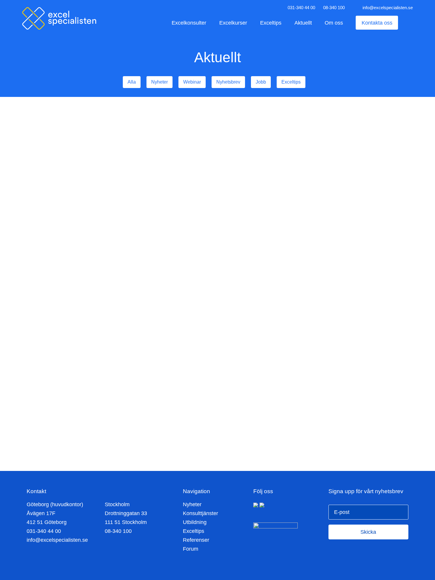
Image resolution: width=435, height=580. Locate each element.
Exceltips (270, 23)
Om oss (334, 23)
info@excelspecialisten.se (387, 7)
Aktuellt (303, 23)
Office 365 (222, 199)
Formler (113, 222)
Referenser (196, 540)
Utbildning (91, 222)
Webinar (53, 222)
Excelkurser (233, 23)
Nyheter (192, 504)
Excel (71, 222)
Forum (190, 549)
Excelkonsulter (189, 23)
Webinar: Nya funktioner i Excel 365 (85, 142)
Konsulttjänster (200, 513)
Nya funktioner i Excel (216, 137)
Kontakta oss (377, 23)
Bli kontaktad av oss (214, 442)
